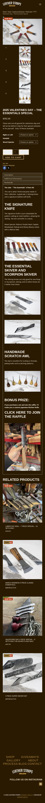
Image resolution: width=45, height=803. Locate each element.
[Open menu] (40, 4)
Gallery (14, 760)
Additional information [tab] (13, 179)
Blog (22, 763)
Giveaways (30, 756)
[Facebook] (4, 168)
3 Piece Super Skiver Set (16, 696)
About (33, 760)
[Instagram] (40, 784)
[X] (8, 168)
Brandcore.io (22, 797)
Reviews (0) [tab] (8, 183)
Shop (10, 756)
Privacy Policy (27, 795)
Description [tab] (8, 175)
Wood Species (8, 142)
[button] (4, 17)
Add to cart (13, 157)
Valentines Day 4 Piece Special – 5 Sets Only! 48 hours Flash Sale (20, 640)
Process (10, 763)
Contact (35, 763)
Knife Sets (12, 165)
